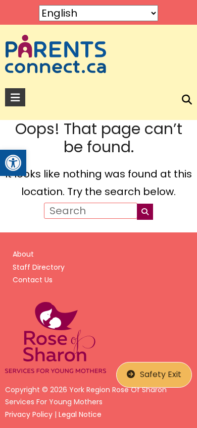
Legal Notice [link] (80, 414)
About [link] (23, 254)
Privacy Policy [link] (29, 414)
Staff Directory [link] (39, 267)
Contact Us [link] (33, 280)
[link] (13, 163)
